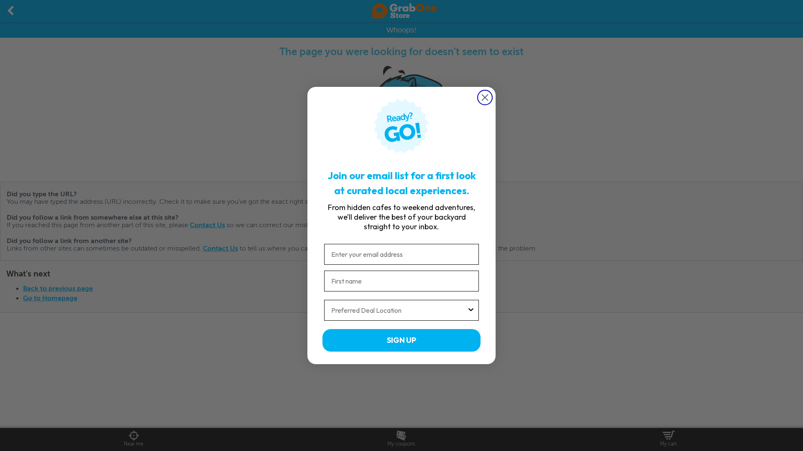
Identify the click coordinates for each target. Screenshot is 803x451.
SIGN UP (401, 340)
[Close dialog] (485, 97)
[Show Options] (471, 310)
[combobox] (399, 310)
